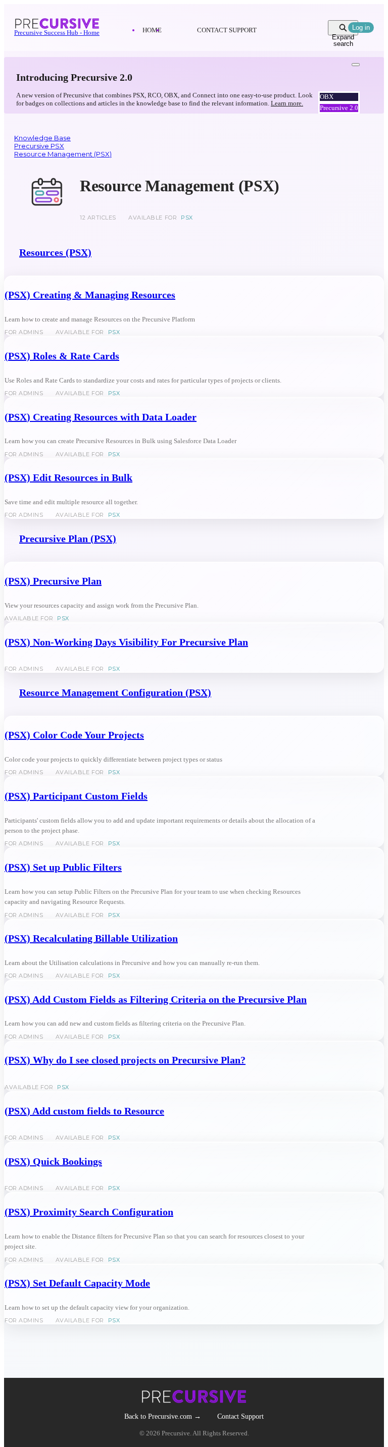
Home (152, 30)
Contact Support (227, 30)
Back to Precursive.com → (162, 1416)
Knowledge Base (42, 138)
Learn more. (287, 103)
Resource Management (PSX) (63, 154)
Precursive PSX (39, 146)
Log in (361, 27)
